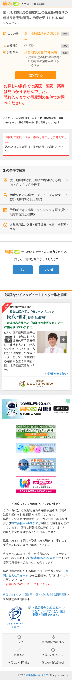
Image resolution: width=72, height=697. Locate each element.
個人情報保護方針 (53, 662)
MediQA (19, 654)
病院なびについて (53, 654)
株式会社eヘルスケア (24, 523)
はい (23, 269)
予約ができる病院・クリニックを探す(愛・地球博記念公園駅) (39, 212)
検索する (36, 75)
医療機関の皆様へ (53, 642)
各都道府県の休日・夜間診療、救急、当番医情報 (38, 227)
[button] (8, 339)
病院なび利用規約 (19, 662)
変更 (65, 34)
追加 (65, 46)
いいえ (49, 269)
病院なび (11, 3)
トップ (19, 642)
